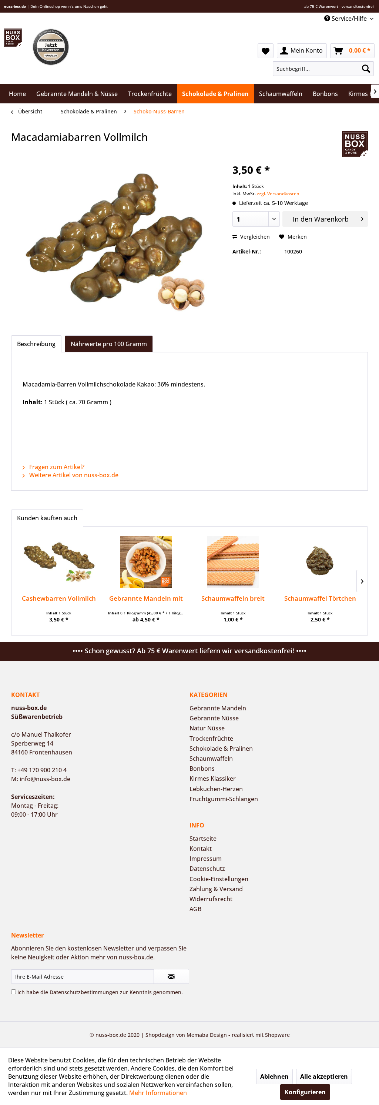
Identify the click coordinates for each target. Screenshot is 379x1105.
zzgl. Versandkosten (278, 193)
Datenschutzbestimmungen (84, 992)
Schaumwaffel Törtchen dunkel (320, 598)
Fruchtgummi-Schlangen (224, 799)
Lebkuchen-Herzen (216, 789)
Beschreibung (36, 344)
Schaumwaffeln (211, 758)
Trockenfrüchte (211, 738)
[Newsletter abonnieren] (171, 976)
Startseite (203, 838)
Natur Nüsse (207, 728)
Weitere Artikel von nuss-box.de (73, 475)
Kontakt (201, 848)
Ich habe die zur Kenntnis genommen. (100, 992)
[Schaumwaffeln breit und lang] (233, 562)
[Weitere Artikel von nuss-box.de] (355, 144)
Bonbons (202, 768)
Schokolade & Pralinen (221, 748)
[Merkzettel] (266, 50)
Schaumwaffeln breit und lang (233, 598)
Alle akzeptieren (324, 1076)
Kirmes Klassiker (213, 778)
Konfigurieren (305, 1092)
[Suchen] (366, 68)
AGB (195, 909)
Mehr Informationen (158, 1093)
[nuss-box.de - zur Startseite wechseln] (13, 38)
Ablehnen (274, 1076)
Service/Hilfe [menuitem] (349, 18)
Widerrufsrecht (211, 899)
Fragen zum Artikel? (56, 467)
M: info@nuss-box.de (40, 779)
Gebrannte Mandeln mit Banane (146, 598)
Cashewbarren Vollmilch (59, 598)
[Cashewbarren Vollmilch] (59, 562)
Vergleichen (254, 236)
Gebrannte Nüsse (214, 718)
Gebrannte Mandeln (218, 708)
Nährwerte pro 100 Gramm (109, 344)
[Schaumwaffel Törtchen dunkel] (320, 562)
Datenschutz (207, 869)
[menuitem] (323, 68)
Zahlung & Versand (216, 889)
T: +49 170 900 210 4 (39, 770)
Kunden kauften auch (47, 518)
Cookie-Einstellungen (219, 879)
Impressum (206, 859)
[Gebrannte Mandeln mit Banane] (146, 562)
